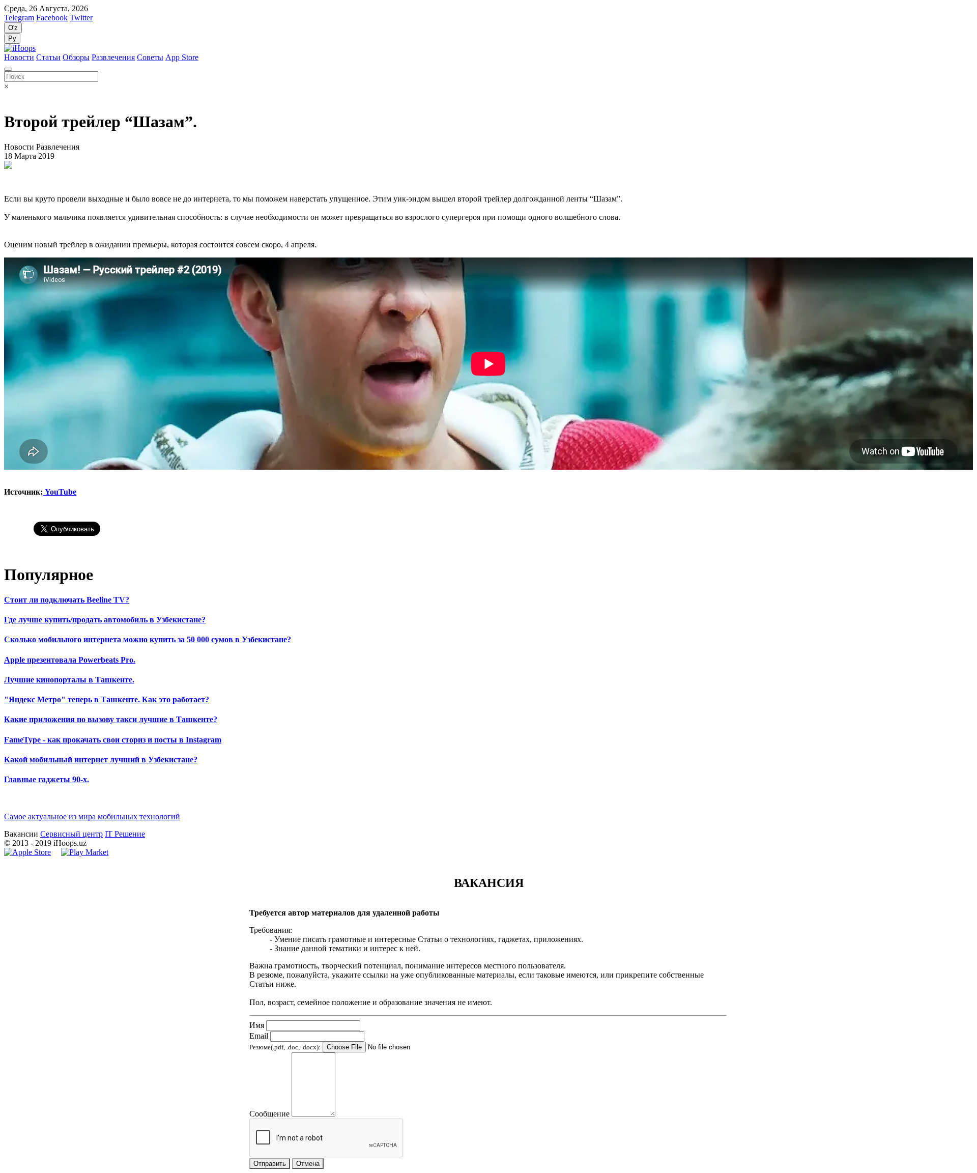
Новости (19, 57)
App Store (181, 57)
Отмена (308, 1163)
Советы (150, 57)
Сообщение (269, 1113)
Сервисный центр (71, 833)
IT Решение (125, 833)
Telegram (19, 17)
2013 (20, 843)
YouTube (59, 492)
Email (258, 1036)
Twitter (81, 17)
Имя (256, 1025)
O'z (13, 28)
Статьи (48, 57)
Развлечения (113, 57)
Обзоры (76, 57)
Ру (12, 38)
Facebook (52, 17)
